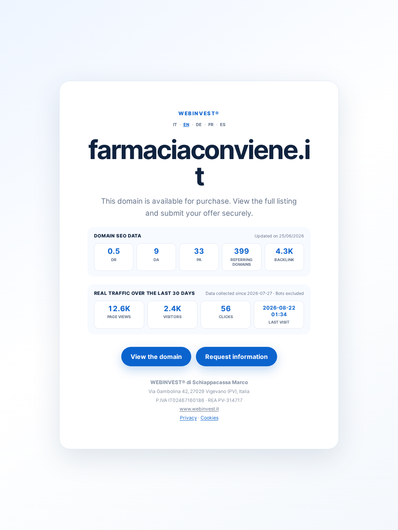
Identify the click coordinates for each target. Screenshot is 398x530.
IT (175, 124)
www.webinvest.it (199, 409)
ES (222, 124)
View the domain (156, 356)
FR (210, 124)
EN (186, 124)
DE (199, 124)
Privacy (188, 418)
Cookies (209, 418)
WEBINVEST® (199, 113)
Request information (236, 356)
